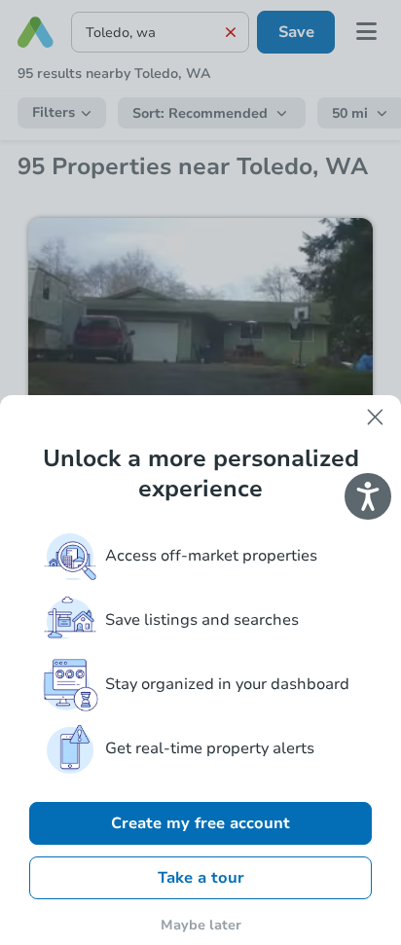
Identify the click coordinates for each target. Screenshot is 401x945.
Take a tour (201, 878)
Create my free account (200, 823)
